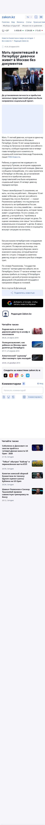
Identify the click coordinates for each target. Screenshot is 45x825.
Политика (5, 22)
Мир (13, 22)
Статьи (29, 22)
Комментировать (35, 397)
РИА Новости (14, 157)
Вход (41, 383)
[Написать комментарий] (22, 390)
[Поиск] (36, 17)
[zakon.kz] (8, 17)
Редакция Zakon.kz (21, 41)
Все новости (7, 41)
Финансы (20, 22)
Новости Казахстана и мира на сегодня (17, 38)
